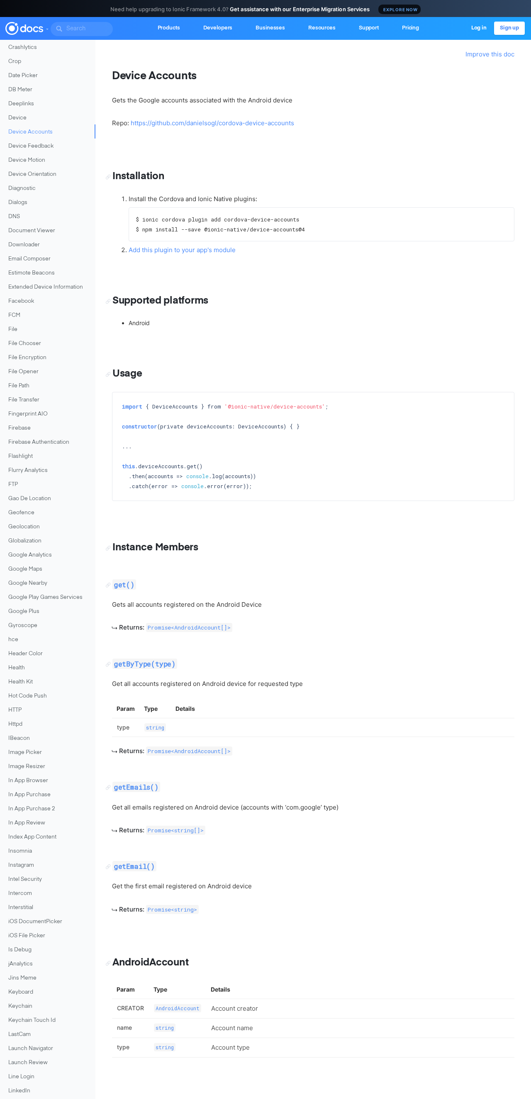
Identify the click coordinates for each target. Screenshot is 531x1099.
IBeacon (19, 738)
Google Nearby (27, 583)
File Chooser (24, 343)
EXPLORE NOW (400, 9)
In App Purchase (29, 795)
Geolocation (24, 527)
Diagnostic (22, 188)
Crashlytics (22, 47)
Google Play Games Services (45, 597)
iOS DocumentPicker (35, 921)
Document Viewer (31, 230)
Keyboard (20, 992)
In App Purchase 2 (31, 809)
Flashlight (20, 456)
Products (169, 28)
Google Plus (23, 611)
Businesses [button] (270, 28)
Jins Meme (22, 978)
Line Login (21, 1077)
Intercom (20, 893)
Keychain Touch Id (32, 1020)
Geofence (21, 512)
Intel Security (25, 879)
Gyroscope (22, 625)
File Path (18, 386)
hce (13, 639)
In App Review (26, 823)
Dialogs (17, 202)
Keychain (20, 1006)
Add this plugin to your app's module (182, 250)
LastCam (19, 1034)
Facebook (21, 301)
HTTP (15, 710)
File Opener (23, 371)
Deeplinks (21, 104)
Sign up (509, 28)
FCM (14, 315)
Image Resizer (26, 766)
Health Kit (20, 682)
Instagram (21, 865)
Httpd (15, 724)
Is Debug (20, 950)
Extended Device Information (45, 287)
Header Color (25, 653)
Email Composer (29, 259)
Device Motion (26, 160)
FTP (13, 484)
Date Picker (23, 75)
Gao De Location (29, 498)
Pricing (410, 28)
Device (17, 118)
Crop (14, 61)
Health (16, 668)
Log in (479, 28)
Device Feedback (31, 146)
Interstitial (20, 907)
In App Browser (28, 780)
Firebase (19, 428)
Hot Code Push (27, 696)
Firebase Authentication (38, 442)
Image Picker (25, 752)
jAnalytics (20, 964)
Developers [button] (218, 28)
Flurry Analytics (28, 470)
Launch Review (28, 1062)
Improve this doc (489, 54)
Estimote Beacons (31, 273)
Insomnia (20, 851)
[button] (47, 27)
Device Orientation (32, 174)
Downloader (24, 245)
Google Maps (25, 569)
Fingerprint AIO (28, 414)
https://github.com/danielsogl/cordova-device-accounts (212, 123)
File (12, 329)
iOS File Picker (26, 936)
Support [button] (369, 28)
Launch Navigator (30, 1048)
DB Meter (20, 89)
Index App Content (32, 837)
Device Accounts (30, 132)
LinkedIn (19, 1091)
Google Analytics (30, 555)
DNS (14, 216)
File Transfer (23, 400)
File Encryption (27, 357)
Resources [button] (322, 28)
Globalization (24, 541)
